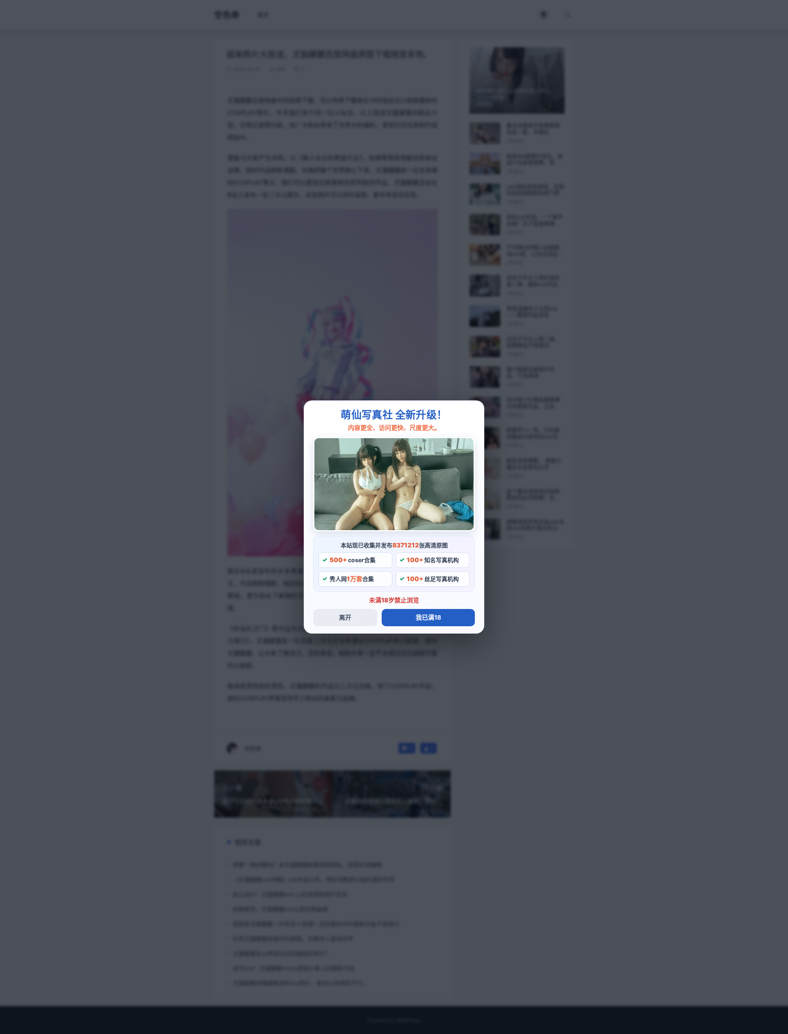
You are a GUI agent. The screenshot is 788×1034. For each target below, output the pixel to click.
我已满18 (428, 617)
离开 (345, 617)
